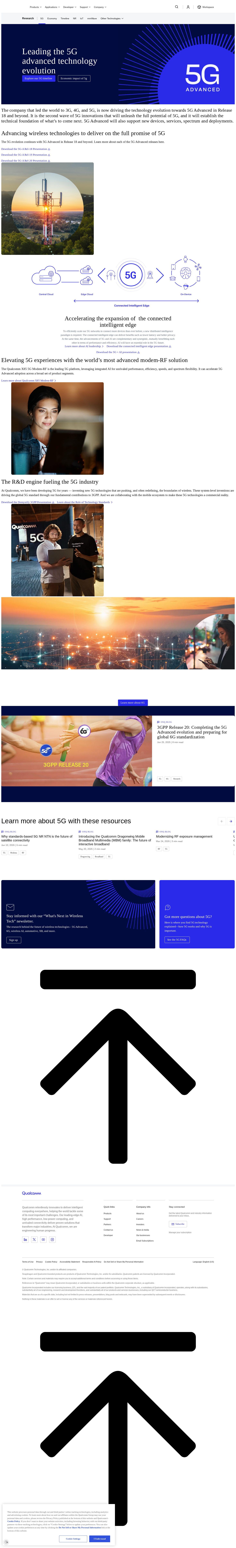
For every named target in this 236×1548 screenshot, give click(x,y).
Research (28, 18)
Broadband (99, 857)
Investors (140, 1224)
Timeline (65, 18)
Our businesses (143, 1235)
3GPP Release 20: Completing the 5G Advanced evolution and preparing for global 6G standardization (192, 732)
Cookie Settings (73, 1539)
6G (167, 779)
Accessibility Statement (70, 1262)
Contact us (108, 1230)
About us (140, 1213)
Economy (52, 18)
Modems (13, 853)
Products (107, 1213)
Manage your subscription (180, 1232)
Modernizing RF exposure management (184, 836)
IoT (81, 18)
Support (107, 1219)
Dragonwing (85, 857)
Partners (107, 1224)
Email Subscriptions (145, 1241)
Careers (139, 1219)
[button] (124, 1261)
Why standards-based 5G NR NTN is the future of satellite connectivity (36, 838)
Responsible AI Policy (91, 1262)
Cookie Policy (51, 1262)
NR (74, 18)
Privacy (39, 1262)
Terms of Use (28, 1262)
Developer (108, 1235)
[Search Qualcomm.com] (177, 6)
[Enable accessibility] (6, 1542)
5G (42, 18)
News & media (142, 1230)
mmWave (92, 18)
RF (23, 853)
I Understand (100, 1539)
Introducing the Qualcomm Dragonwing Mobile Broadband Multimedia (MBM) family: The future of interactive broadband (115, 840)
